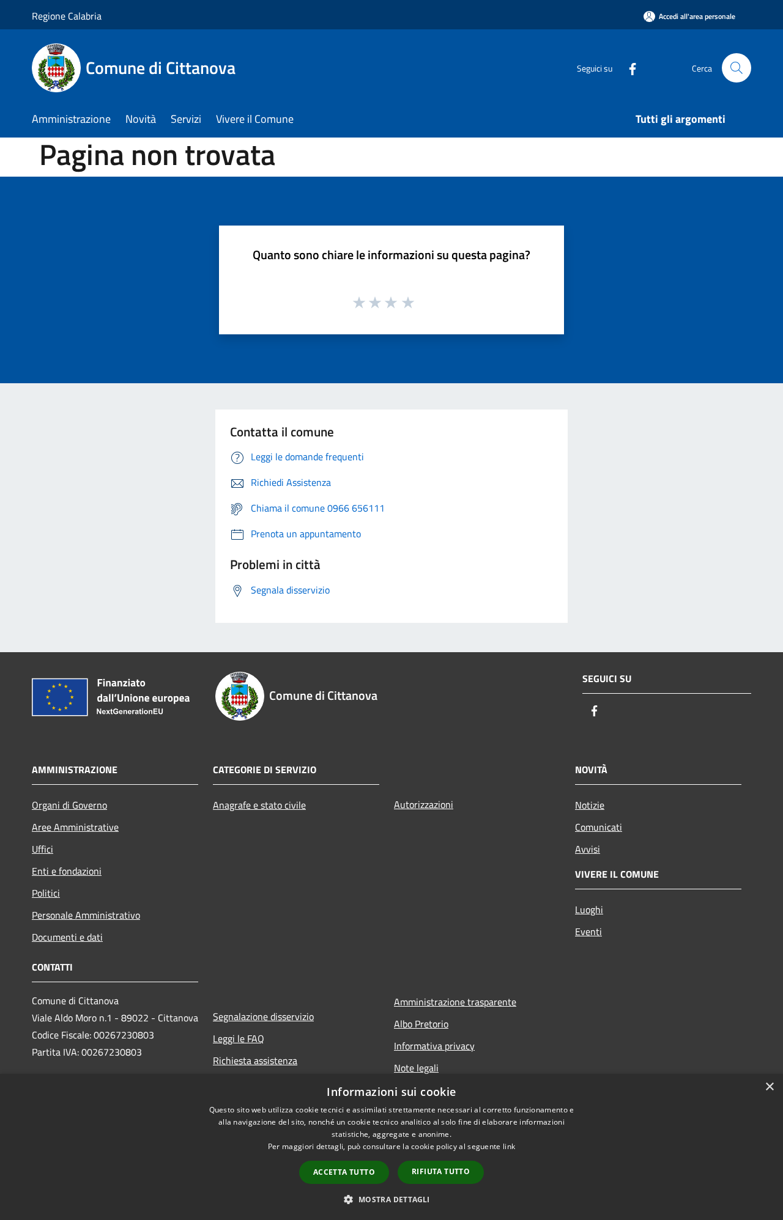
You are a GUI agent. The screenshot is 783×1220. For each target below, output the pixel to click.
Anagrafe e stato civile (259, 805)
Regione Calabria (67, 16)
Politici (46, 893)
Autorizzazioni (423, 804)
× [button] (769, 1087)
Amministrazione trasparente (455, 1001)
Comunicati (598, 827)
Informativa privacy (434, 1045)
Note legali (416, 1067)
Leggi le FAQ (238, 1038)
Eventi (588, 931)
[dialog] (391, 1147)
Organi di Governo (69, 805)
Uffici (42, 849)
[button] (391, 1199)
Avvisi (587, 849)
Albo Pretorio (421, 1023)
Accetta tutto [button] (344, 1172)
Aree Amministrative (75, 827)
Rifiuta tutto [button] (441, 1171)
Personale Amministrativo (86, 915)
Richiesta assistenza (255, 1060)
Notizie (589, 805)
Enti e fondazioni (67, 871)
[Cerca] (736, 68)
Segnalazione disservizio (263, 1016)
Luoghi (589, 909)
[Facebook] (627, 67)
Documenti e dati (67, 937)
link (509, 1146)
